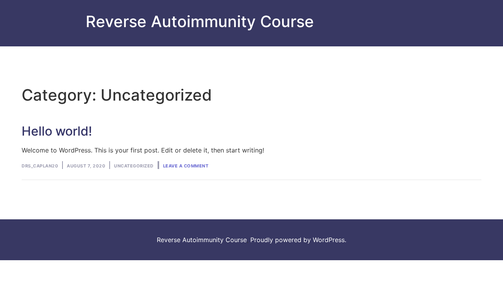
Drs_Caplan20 (40, 166)
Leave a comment (186, 166)
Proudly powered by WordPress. (298, 240)
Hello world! (57, 131)
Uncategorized (134, 166)
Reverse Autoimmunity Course (200, 21)
